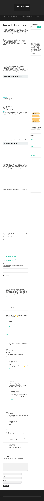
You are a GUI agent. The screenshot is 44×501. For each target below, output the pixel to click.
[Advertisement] (37, 164)
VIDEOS (8, 16)
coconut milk (6, 265)
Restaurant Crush (29, 16)
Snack (31, 153)
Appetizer (32, 137)
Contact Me (37, 16)
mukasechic (8, 329)
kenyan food (18, 265)
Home (4, 16)
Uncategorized (33, 155)
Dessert (32, 141)
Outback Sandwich (5, 270)
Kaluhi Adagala (11, 299)
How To (32, 146)
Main (5, 263)
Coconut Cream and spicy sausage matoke (12, 259)
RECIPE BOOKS (5, 19)
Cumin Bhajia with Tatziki (24, 270)
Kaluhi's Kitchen (22, 6)
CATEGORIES (23, 16)
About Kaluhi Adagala (15, 16)
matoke (22, 265)
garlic (10, 265)
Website (4, 480)
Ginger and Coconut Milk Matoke (10, 256)
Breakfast (32, 139)
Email (4, 476)
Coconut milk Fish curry (9, 260)
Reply (7, 296)
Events (32, 144)
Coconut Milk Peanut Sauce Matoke (11, 257)
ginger (13, 265)
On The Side (32, 150)
